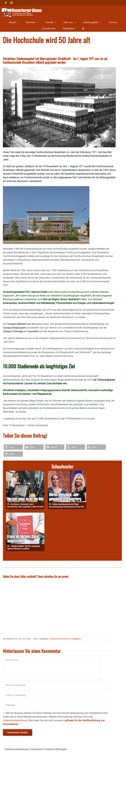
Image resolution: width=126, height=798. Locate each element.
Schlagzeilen (75, 639)
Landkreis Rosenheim (59, 639)
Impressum (36, 749)
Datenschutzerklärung (16, 749)
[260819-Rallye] (25, 472)
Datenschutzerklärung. (15, 720)
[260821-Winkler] (25, 514)
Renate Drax (12, 639)
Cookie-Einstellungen (55, 749)
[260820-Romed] (67, 472)
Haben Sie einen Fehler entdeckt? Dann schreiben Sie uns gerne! (36, 576)
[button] (83, 28)
